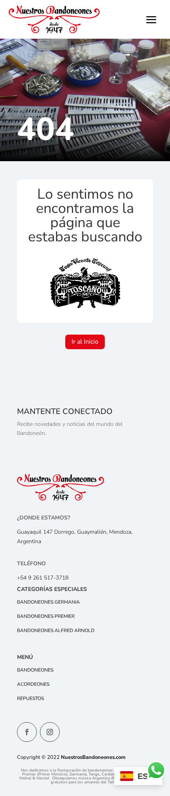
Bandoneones (35, 670)
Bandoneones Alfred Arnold (55, 630)
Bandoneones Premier (46, 616)
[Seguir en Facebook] (27, 732)
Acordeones (33, 684)
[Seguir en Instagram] (50, 732)
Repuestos (30, 698)
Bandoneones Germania (48, 602)
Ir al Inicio (85, 341)
